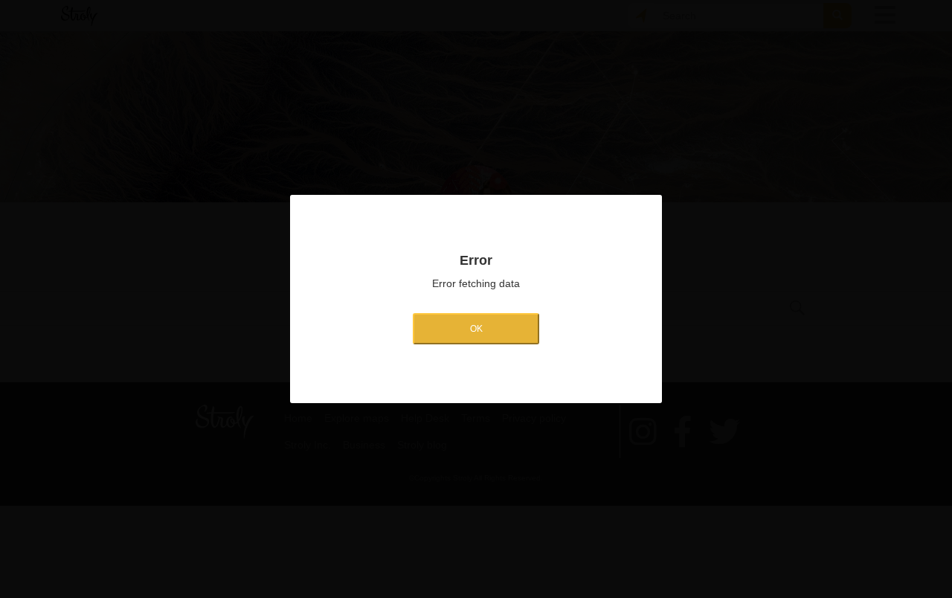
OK (476, 329)
